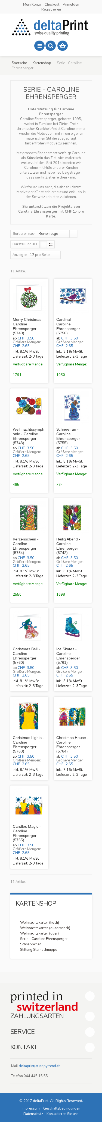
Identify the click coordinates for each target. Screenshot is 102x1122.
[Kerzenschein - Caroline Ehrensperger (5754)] (29, 517)
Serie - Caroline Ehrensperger (44, 938)
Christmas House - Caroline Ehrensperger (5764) (72, 744)
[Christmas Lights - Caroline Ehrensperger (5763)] (29, 715)
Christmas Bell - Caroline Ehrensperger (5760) (26, 656)
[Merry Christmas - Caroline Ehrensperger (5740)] (29, 297)
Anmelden (71, 4)
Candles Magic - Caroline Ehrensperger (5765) (27, 833)
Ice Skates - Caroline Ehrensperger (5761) (68, 656)
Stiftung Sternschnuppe (38, 949)
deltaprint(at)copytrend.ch (39, 1066)
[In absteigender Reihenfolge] (73, 233)
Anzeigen (20, 254)
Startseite (19, 63)
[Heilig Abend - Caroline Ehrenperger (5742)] (72, 517)
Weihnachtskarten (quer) (39, 933)
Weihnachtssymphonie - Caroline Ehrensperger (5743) (28, 436)
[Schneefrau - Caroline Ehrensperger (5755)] (72, 407)
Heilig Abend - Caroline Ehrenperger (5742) (68, 546)
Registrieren (51, 9)
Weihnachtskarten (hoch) (39, 922)
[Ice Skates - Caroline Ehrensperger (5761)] (72, 627)
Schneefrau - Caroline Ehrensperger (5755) (68, 436)
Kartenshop (42, 63)
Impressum (31, 1108)
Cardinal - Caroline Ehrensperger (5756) (68, 326)
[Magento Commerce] (51, 27)
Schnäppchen (30, 944)
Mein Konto (32, 4)
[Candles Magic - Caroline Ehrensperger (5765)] (29, 804)
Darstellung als (25, 244)
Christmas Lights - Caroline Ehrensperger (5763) (28, 744)
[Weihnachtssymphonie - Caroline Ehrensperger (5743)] (29, 407)
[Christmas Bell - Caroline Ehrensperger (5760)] (29, 627)
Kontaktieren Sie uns (63, 1113)
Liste (50, 244)
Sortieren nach (24, 233)
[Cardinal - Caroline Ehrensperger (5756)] (72, 297)
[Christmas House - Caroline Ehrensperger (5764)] (72, 715)
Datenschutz (33, 1113)
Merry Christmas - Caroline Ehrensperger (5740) (28, 326)
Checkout (52, 4)
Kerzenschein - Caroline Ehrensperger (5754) (26, 546)
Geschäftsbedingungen (61, 1108)
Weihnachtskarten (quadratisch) (45, 928)
